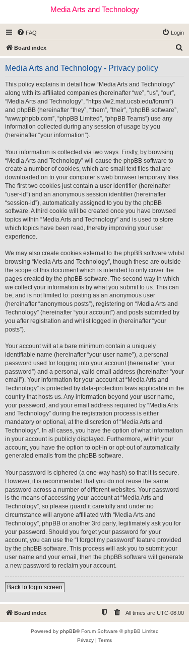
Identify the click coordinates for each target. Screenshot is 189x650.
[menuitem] (27, 33)
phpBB (68, 631)
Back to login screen (34, 587)
